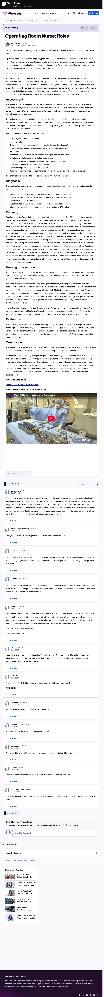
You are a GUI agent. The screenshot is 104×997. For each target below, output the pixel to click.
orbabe (14, 578)
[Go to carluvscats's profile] (7, 747)
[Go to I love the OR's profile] (7, 677)
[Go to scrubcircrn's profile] (7, 492)
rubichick (15, 724)
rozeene (14, 702)
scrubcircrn (16, 491)
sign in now (54, 825)
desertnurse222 (17, 789)
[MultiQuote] (6, 521)
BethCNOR (15, 43)
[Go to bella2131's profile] (7, 551)
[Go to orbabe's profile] (7, 579)
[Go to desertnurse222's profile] (7, 790)
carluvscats (15, 746)
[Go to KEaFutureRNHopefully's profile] (7, 530)
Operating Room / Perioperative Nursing (22, 384)
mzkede (14, 768)
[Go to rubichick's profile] (7, 725)
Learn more (4, 4)
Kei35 (13, 648)
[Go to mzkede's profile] (7, 769)
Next (14, 484)
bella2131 (14, 550)
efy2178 (14, 607)
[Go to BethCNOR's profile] (8, 44)
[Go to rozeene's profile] (7, 703)
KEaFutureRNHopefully (20, 529)
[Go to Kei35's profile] (7, 649)
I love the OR (16, 676)
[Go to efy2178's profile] (7, 608)
